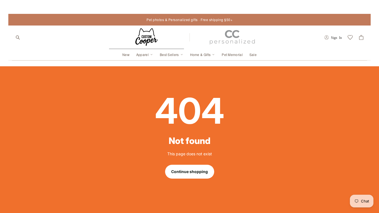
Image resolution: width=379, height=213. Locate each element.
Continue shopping (189, 171)
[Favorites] (350, 37)
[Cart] (361, 37)
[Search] (18, 37)
